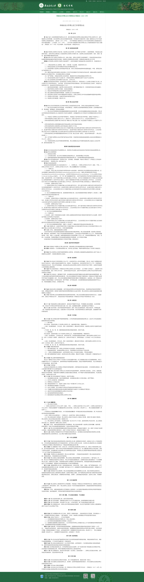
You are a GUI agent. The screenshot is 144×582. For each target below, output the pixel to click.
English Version (99, 1)
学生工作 (81, 12)
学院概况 (48, 12)
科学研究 (68, 12)
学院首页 (42, 12)
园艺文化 (102, 12)
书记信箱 (90, 1)
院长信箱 (94, 1)
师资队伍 (54, 12)
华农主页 (104, 1)
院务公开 (88, 12)
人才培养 (61, 12)
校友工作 (95, 12)
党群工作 (75, 12)
